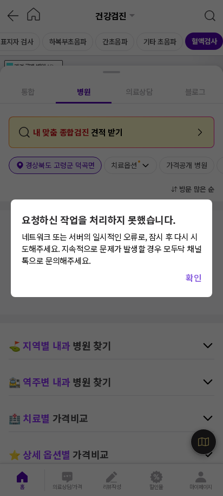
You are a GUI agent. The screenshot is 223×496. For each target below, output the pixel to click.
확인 (193, 277)
